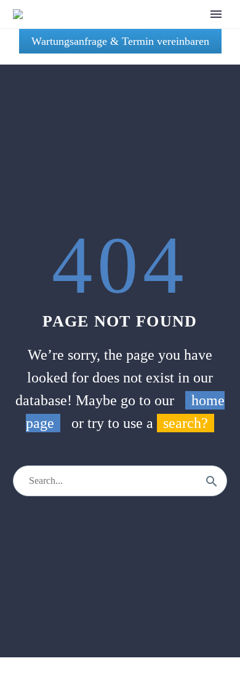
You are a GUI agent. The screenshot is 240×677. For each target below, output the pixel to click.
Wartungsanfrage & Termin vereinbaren (120, 41)
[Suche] (211, 480)
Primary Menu (216, 14)
